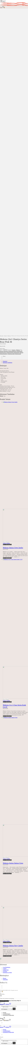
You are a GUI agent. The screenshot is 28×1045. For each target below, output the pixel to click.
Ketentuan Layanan (7, 972)
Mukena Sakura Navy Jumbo (13, 946)
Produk (5, 335)
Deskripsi (5, 361)
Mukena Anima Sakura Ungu (13, 863)
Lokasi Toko (6, 970)
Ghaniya (14, 350)
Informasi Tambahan (7, 362)
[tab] (15, 361)
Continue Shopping (4, 1001)
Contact (4, 968)
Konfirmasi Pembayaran (8, 1015)
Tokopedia (5, 979)
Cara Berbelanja (6, 967)
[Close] (0, 1002)
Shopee (4, 978)
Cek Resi (5, 971)
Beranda (1, 335)
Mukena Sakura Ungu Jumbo (13, 548)
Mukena (9, 335)
